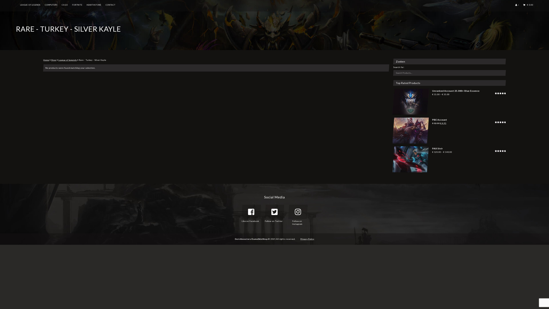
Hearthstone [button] (94, 5)
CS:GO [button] (65, 5)
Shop (53, 60)
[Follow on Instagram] (298, 212)
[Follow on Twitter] (274, 212)
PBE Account (439, 119)
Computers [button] (51, 5)
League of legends (67, 60)
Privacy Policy (307, 239)
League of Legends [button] (30, 5)
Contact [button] (111, 5)
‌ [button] (529, 5)
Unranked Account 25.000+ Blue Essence (456, 90)
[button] (517, 5)
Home (46, 60)
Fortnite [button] (77, 5)
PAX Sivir (437, 148)
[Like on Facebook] (251, 212)
